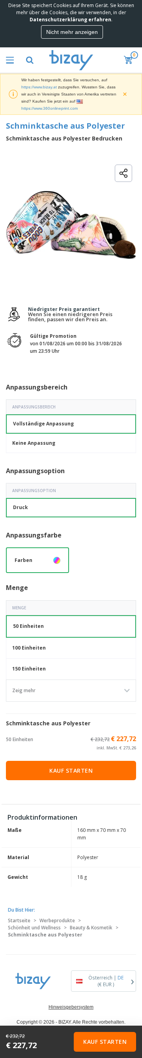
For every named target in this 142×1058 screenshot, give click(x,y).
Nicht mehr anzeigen (72, 32)
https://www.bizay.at (39, 87)
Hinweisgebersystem (71, 1007)
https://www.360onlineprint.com (49, 108)
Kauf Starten (71, 770)
